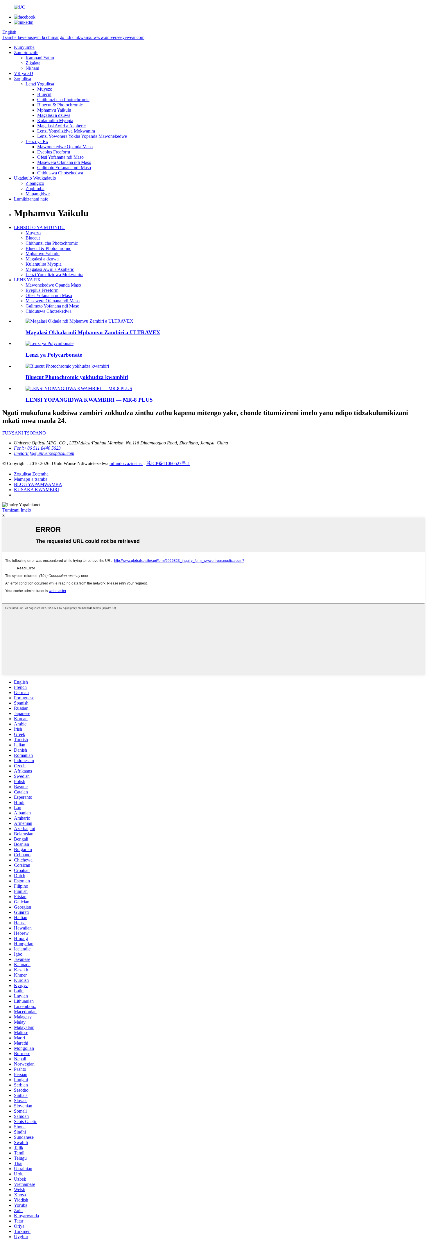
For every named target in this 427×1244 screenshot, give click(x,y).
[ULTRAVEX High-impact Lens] (79, 321)
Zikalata (33, 62)
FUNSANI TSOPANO (24, 432)
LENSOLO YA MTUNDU (39, 227)
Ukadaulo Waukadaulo (35, 178)
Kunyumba (24, 47)
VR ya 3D (23, 73)
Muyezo (44, 89)
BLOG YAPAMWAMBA (38, 484)
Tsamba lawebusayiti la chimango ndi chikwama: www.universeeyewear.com (73, 37)
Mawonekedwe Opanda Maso (65, 146)
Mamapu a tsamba (30, 479)
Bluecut (44, 94)
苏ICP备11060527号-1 (168, 463)
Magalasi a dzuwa (53, 115)
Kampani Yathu (40, 57)
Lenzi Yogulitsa (40, 83)
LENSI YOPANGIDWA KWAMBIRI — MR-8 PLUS (89, 400)
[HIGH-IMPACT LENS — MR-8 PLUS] (79, 388)
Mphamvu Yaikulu (54, 110)
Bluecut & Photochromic (60, 104)
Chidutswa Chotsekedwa (60, 172)
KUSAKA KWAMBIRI (36, 489)
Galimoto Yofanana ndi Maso (64, 167)
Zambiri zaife (26, 52)
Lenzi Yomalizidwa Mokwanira (66, 130)
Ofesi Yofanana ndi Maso (60, 157)
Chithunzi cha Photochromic (63, 99)
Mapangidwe (38, 193)
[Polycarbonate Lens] (49, 343)
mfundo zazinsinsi (126, 463)
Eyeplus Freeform (53, 151)
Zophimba (35, 188)
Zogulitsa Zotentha (31, 473)
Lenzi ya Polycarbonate (54, 355)
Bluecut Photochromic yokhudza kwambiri (77, 377)
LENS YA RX (27, 279)
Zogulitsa (22, 78)
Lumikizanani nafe (31, 198)
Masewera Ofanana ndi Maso (64, 162)
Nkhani (32, 68)
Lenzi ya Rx (37, 141)
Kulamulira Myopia (55, 120)
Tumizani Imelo (16, 509)
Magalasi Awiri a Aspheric (61, 125)
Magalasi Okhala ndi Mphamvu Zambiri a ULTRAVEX (93, 332)
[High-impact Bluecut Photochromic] (67, 366)
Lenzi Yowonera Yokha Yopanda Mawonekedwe (82, 136)
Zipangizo (35, 183)
